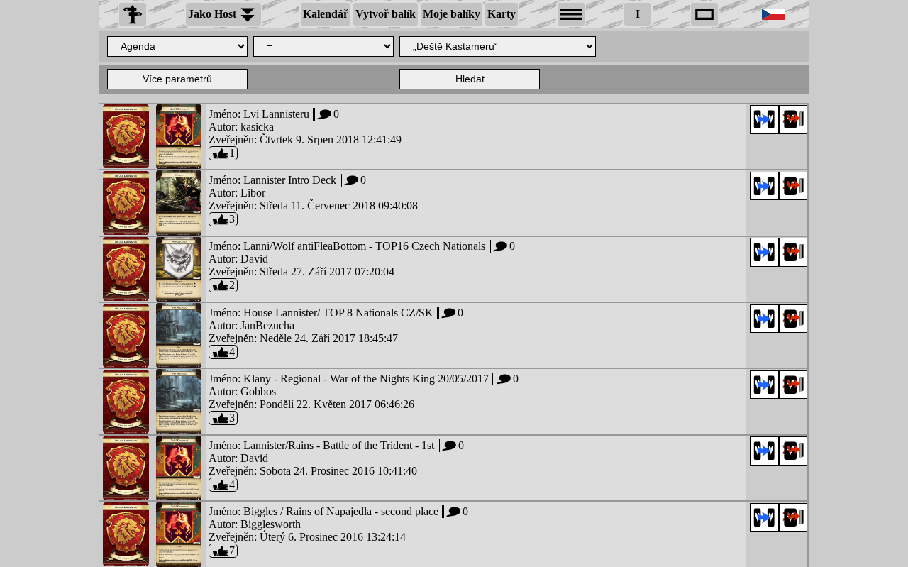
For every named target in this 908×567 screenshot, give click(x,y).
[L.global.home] (133, 14)
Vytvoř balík (385, 14)
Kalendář (325, 14)
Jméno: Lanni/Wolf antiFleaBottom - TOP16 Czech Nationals (361, 246)
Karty (501, 14)
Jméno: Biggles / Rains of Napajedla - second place (338, 511)
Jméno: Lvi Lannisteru (273, 114)
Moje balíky (451, 14)
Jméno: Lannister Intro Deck (287, 180)
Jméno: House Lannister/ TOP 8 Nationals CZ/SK (336, 313)
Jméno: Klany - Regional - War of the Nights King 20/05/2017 (363, 379)
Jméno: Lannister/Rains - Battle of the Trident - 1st (336, 445)
